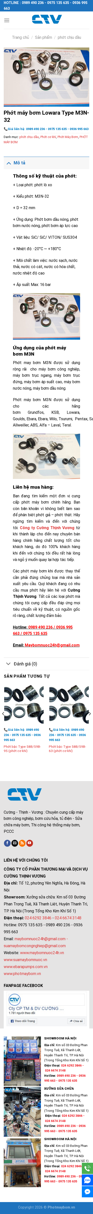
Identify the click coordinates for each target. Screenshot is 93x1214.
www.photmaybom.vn (22, 973)
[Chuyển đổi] (8, 162)
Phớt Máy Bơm (68, 137)
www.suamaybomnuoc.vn (25, 959)
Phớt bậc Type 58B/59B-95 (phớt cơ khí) (22, 749)
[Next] (89, 723)
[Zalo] (87, 1180)
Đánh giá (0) (25, 663)
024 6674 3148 (68, 918)
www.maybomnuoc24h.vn (41, 952)
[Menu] (7, 20)
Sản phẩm (43, 37)
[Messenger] (87, 1191)
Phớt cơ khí (48, 137)
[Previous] (3, 723)
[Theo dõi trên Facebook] (7, 843)
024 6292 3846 (38, 918)
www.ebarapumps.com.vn (26, 966)
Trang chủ (20, 37)
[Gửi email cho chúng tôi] (14, 843)
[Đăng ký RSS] (22, 843)
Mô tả (19, 162)
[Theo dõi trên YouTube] (29, 843)
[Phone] (87, 1168)
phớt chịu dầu (69, 37)
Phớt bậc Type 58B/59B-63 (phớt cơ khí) (67, 749)
